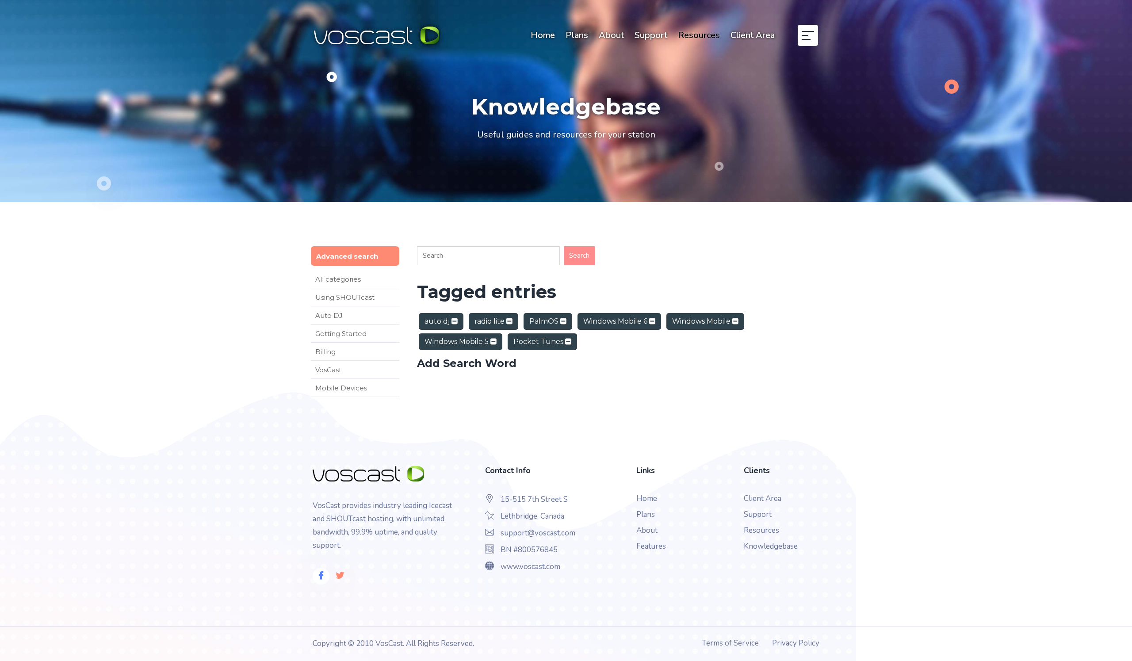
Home (543, 35)
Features (651, 546)
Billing (325, 352)
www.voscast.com (530, 567)
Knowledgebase (771, 546)
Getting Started (341, 333)
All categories (338, 279)
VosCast (328, 370)
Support (651, 35)
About (611, 35)
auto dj (437, 321)
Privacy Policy (795, 643)
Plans (577, 35)
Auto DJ (329, 315)
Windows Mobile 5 (457, 341)
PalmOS (544, 321)
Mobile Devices (341, 388)
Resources (699, 35)
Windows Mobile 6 (616, 321)
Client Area (752, 35)
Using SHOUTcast (345, 297)
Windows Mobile (702, 321)
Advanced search (347, 256)
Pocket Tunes (539, 341)
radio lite (490, 321)
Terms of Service (730, 643)
